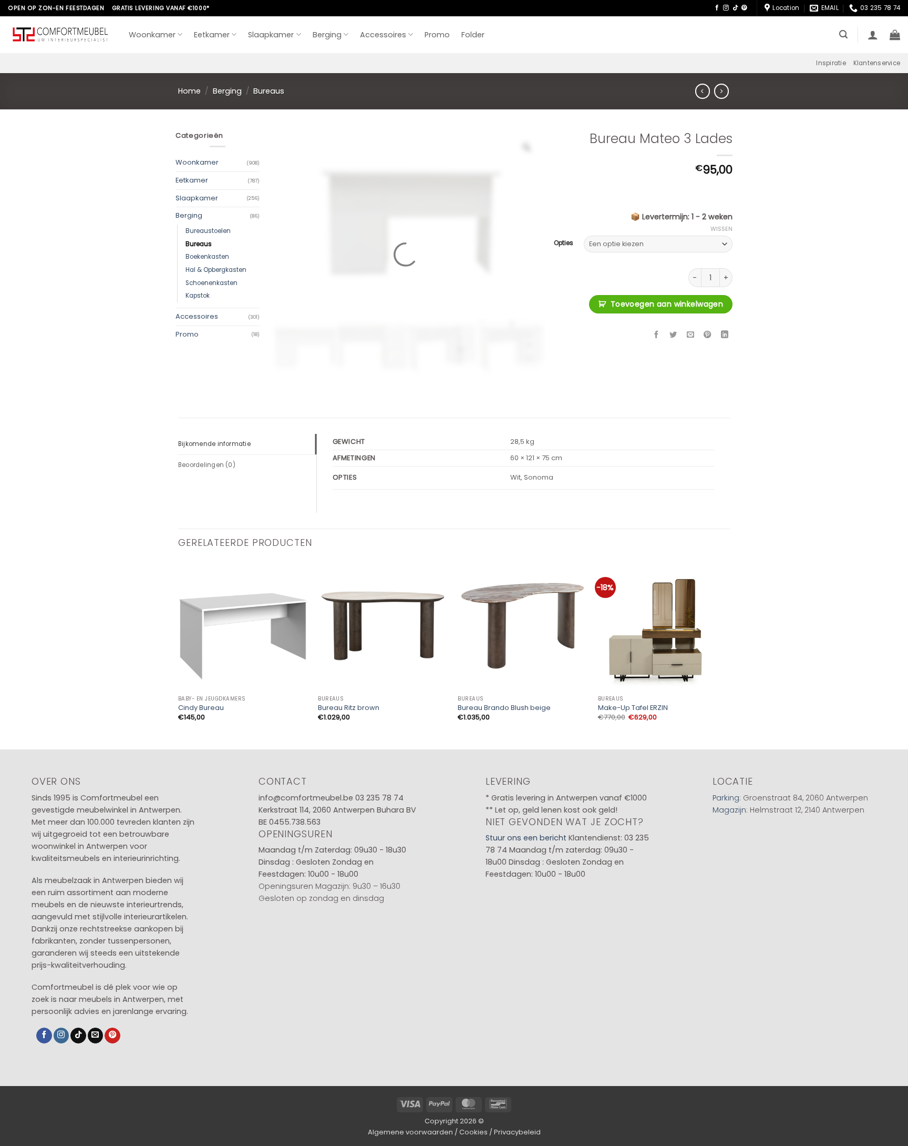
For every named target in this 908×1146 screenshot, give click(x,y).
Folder (472, 34)
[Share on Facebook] (656, 335)
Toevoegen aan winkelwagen (667, 304)
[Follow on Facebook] (717, 8)
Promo (437, 34)
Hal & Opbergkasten (215, 270)
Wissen (721, 228)
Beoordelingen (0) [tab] (206, 465)
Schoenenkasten (211, 283)
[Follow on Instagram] (726, 8)
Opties (563, 243)
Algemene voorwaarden (410, 1132)
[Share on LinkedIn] (724, 335)
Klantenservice (876, 63)
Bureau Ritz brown (348, 708)
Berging (327, 34)
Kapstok (197, 295)
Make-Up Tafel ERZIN (633, 708)
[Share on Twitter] (674, 335)
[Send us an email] (96, 1036)
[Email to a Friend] (690, 335)
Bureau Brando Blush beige (504, 708)
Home (189, 91)
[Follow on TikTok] (735, 8)
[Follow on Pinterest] (744, 8)
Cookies (473, 1132)
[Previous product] (721, 91)
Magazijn (729, 810)
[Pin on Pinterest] (708, 335)
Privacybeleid (517, 1132)
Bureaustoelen (208, 231)
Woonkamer (152, 34)
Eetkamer (212, 34)
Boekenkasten (207, 256)
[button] (843, 34)
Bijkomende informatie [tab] (214, 444)
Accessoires (383, 34)
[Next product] (702, 91)
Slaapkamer (271, 34)
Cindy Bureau (201, 708)
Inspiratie (830, 63)
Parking (726, 798)
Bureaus (268, 91)
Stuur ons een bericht (526, 838)
